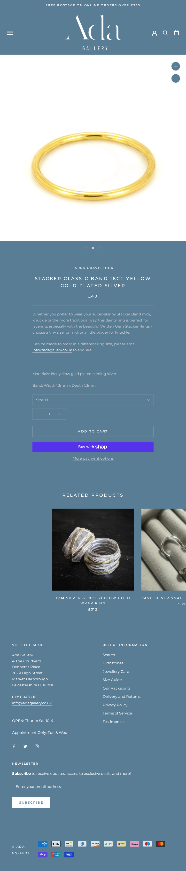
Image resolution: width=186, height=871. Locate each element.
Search (109, 654)
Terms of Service (117, 713)
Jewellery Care (116, 671)
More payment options (93, 458)
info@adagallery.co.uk (52, 350)
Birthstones (113, 663)
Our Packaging (116, 688)
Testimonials (114, 721)
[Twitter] (25, 746)
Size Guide (112, 679)
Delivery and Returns (121, 696)
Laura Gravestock (93, 268)
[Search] (165, 32)
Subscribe (31, 802)
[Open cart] (176, 32)
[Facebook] (14, 746)
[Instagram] (37, 746)
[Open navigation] (10, 33)
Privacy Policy (115, 705)
